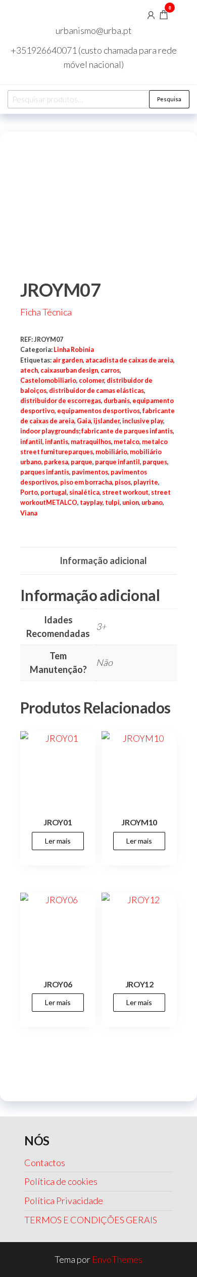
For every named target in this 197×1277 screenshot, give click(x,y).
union (130, 502)
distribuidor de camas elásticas (96, 390)
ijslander (106, 421)
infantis (56, 442)
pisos (123, 482)
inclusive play (142, 421)
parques (154, 462)
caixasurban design (69, 370)
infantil (31, 442)
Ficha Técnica (46, 311)
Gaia (84, 421)
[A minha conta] (151, 14)
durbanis (117, 401)
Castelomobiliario (48, 380)
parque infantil (117, 462)
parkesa (56, 462)
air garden (68, 360)
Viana (28, 513)
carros (110, 370)
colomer (91, 380)
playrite (145, 482)
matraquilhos (91, 442)
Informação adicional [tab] (103, 560)
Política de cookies (60, 1181)
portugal (53, 492)
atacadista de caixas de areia (129, 360)
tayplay (91, 502)
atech (29, 370)
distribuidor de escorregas (60, 401)
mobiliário (111, 452)
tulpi (112, 502)
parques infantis (44, 472)
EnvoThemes (117, 1259)
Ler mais (58, 840)
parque (81, 462)
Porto (29, 492)
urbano (152, 502)
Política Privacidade (63, 1200)
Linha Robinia (74, 349)
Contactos (44, 1162)
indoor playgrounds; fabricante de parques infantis (96, 431)
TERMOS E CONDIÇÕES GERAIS (90, 1219)
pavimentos (90, 472)
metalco (126, 442)
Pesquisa (169, 99)
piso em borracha (86, 482)
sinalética (84, 492)
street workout (125, 492)
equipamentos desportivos (98, 411)
